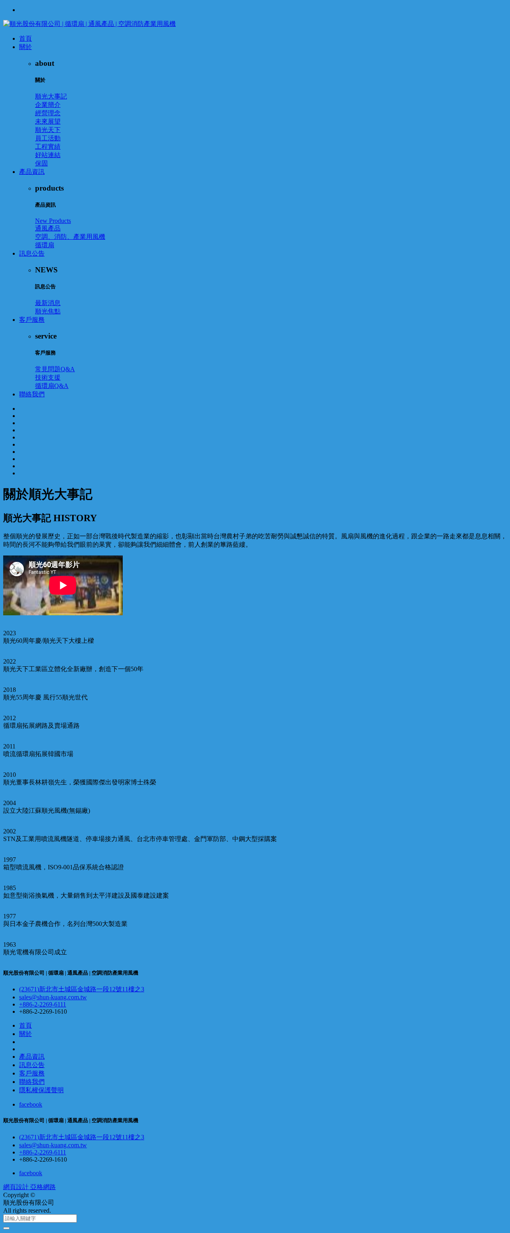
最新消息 (48, 302)
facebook (30, 1104)
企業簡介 (48, 104)
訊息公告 (32, 253)
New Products (53, 220)
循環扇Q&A (52, 385)
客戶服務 (32, 319)
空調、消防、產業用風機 (70, 236)
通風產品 (48, 228)
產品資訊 (32, 171)
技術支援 (48, 377)
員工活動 (48, 138)
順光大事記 (51, 96)
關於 (25, 46)
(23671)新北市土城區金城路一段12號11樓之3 (81, 989)
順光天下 (48, 129)
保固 (41, 163)
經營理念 (48, 113)
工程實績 (48, 146)
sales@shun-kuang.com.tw (53, 997)
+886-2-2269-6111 (42, 1004)
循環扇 (44, 245)
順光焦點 (48, 311)
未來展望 (48, 121)
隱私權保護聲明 (41, 1090)
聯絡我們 (32, 394)
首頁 (25, 38)
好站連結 (48, 155)
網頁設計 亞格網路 (29, 1187)
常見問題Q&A (55, 369)
